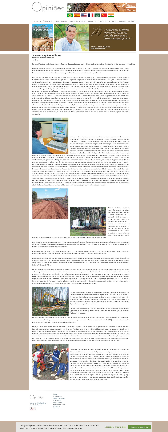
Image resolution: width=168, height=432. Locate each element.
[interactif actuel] (33, 409)
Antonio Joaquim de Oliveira (46, 55)
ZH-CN (104, 15)
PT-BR (70, 15)
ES (77, 15)
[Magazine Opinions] (48, 6)
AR (97, 15)
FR (90, 15)
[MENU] (131, 5)
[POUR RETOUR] (131, 10)
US (84, 15)
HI (111, 15)
